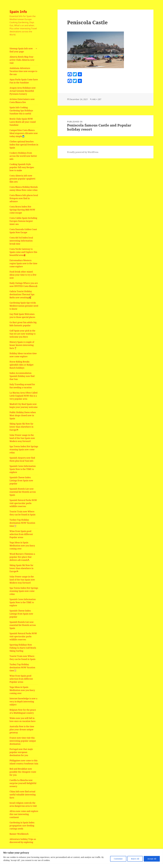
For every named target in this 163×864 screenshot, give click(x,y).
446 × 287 (96, 99)
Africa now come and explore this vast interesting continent (24, 814)
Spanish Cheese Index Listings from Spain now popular (21, 480)
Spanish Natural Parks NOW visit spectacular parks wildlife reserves (23, 503)
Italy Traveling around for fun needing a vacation (22, 386)
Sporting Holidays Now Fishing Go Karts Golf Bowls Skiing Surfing (23, 647)
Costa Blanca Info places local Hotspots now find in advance (24, 198)
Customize (118, 858)
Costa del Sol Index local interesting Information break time (21, 240)
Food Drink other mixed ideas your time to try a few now (23, 274)
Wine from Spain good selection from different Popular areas (21, 534)
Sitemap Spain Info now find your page (21, 50)
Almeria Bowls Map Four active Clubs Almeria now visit (22, 59)
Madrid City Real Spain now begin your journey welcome (24, 406)
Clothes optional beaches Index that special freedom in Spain (24, 144)
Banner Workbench (19, 833)
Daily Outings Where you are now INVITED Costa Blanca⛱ (24, 285)
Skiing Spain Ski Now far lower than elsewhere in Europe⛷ (21, 426)
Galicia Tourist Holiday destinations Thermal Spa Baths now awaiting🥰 (22, 294)
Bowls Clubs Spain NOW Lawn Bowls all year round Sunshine (23, 121)
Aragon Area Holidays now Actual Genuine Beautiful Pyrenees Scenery (23, 90)
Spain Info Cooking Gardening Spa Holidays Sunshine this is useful (21, 110)
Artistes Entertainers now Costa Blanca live (22, 101)
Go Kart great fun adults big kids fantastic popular (23, 324)
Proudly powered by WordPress (82, 152)
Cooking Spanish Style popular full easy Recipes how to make (22, 167)
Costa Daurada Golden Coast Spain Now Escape (23, 231)
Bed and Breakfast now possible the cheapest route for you (23, 771)
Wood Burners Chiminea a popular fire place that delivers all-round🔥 (22, 556)
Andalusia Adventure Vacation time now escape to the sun (23, 71)
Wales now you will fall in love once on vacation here (23, 720)
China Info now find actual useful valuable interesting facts (23, 794)
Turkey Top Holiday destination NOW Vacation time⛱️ (22, 522)
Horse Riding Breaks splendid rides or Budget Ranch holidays (21, 364)
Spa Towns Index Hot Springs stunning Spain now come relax (24, 449)
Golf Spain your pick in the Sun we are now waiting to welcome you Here (23, 333)
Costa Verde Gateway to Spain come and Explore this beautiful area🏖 (23, 252)
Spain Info (18, 11)
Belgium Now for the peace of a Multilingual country (23, 711)
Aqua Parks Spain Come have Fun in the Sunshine (24, 81)
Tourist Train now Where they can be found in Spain (22, 513)
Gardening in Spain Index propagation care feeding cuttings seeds (22, 825)
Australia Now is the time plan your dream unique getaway (22, 729)
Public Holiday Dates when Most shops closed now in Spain (23, 415)
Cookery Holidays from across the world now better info (23, 155)
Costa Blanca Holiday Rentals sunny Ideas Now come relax (24, 188)
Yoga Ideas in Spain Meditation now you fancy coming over (22, 545)
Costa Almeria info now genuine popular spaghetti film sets (22, 178)
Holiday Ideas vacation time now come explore (23, 355)
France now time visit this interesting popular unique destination (23, 740)
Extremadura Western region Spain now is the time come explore (23, 263)
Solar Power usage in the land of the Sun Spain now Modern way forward (22, 438)
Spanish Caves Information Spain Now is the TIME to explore (23, 469)
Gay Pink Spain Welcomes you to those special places (22, 316)
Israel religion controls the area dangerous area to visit (23, 804)
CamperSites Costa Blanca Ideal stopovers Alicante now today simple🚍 (24, 133)
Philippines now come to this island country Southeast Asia (24, 762)
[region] (81, 856)
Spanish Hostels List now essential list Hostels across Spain (23, 491)
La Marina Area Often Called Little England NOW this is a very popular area (23, 395)
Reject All (135, 858)
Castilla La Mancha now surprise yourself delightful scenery (23, 783)
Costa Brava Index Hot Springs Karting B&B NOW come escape (22, 209)
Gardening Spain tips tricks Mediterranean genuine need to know (24, 305)
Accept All (151, 858)
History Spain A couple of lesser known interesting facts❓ (22, 345)
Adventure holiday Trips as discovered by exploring (23, 841)
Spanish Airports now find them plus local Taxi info (22, 459)
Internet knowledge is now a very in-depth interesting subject (23, 701)
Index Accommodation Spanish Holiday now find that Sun (22, 376)
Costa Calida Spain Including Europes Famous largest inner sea (23, 221)
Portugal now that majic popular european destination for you (21, 752)
